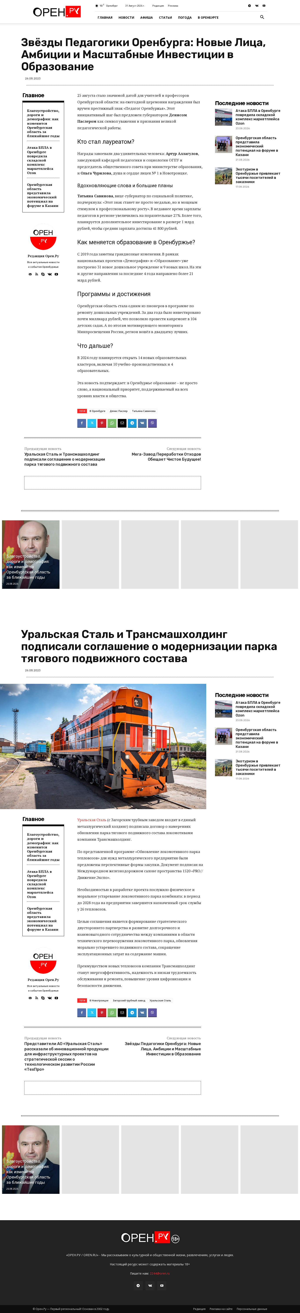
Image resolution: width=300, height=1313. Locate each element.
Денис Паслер (119, 411)
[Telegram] (249, 6)
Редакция (158, 5)
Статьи (165, 17)
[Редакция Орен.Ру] (43, 237)
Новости (126, 17)
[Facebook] (81, 423)
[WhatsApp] (112, 423)
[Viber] (152, 423)
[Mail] (30, 273)
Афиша (146, 17)
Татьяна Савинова (143, 411)
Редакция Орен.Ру (43, 256)
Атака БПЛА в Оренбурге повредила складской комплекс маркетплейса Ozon (40, 160)
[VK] (142, 423)
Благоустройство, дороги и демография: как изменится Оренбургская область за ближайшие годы (43, 123)
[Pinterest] (102, 423)
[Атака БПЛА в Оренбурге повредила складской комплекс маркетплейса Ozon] (223, 117)
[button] (262, 18)
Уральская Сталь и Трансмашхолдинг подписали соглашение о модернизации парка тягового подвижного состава (64, 459)
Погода (185, 17)
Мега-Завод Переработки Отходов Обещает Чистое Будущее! (166, 457)
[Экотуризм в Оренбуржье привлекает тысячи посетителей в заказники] (223, 175)
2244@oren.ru (160, 1273)
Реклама (173, 5)
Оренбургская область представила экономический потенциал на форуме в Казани (42, 195)
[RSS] (36, 273)
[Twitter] (91, 423)
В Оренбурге (208, 17)
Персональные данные (252, 1309)
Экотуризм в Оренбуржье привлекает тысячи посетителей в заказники (258, 175)
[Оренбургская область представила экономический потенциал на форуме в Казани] (223, 144)
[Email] (122, 423)
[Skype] (43, 273)
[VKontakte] (256, 6)
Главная (105, 17)
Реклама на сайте (221, 1309)
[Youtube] (264, 6)
